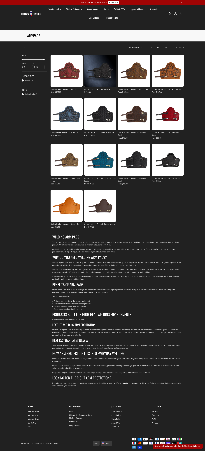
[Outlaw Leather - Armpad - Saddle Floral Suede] (67, 160)
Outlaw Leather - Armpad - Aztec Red (64, 89)
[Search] (169, 13)
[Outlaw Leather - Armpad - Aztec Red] (67, 71)
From (24, 63)
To (34, 63)
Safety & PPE (119, 9)
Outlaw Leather (39, 443)
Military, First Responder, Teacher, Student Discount (81, 416)
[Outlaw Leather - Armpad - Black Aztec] (100, 71)
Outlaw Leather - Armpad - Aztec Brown (166, 89)
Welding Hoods (54, 9)
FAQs (71, 411)
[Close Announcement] (182, 2)
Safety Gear (32, 423)
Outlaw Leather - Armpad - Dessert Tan (65, 224)
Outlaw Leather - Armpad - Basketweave (99, 132)
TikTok (154, 419)
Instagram (155, 411)
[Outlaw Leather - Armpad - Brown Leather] (100, 206)
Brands (30, 427)
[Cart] (181, 13)
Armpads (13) (29, 80)
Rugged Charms (113, 2)
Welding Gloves (33, 419)
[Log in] (175, 13)
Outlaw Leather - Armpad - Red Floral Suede (165, 133)
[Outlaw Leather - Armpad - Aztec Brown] (168, 71)
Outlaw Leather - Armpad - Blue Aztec (64, 132)
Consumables (92, 9)
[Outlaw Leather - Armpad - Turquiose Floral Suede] (100, 160)
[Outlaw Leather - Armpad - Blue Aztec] (67, 114)
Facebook (155, 415)
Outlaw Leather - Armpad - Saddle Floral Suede (65, 179)
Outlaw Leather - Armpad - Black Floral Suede (132, 179)
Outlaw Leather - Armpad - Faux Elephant (133, 89)
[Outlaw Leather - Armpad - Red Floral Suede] (168, 114)
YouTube (155, 423)
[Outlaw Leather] (31, 13)
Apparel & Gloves (136, 9)
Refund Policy (116, 415)
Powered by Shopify (51, 443)
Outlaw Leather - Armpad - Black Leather (167, 178)
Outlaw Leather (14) (32, 94)
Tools (106, 9)
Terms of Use (115, 423)
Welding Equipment (73, 9)
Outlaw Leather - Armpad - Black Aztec (98, 89)
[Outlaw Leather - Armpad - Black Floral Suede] (134, 160)
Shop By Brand (94, 17)
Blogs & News (74, 426)
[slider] (22, 59)
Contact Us (73, 422)
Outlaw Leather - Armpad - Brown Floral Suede (132, 133)
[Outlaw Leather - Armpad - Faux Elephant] (134, 71)
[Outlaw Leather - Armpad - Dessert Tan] (67, 206)
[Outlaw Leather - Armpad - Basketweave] (100, 114)
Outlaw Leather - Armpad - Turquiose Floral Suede (100, 179)
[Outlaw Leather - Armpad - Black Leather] (168, 160)
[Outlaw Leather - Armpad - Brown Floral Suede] (134, 114)
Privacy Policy (116, 419)
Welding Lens (33, 415)
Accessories (154, 9)
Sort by (181, 47)
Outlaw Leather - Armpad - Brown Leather (99, 224)
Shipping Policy (116, 411)
